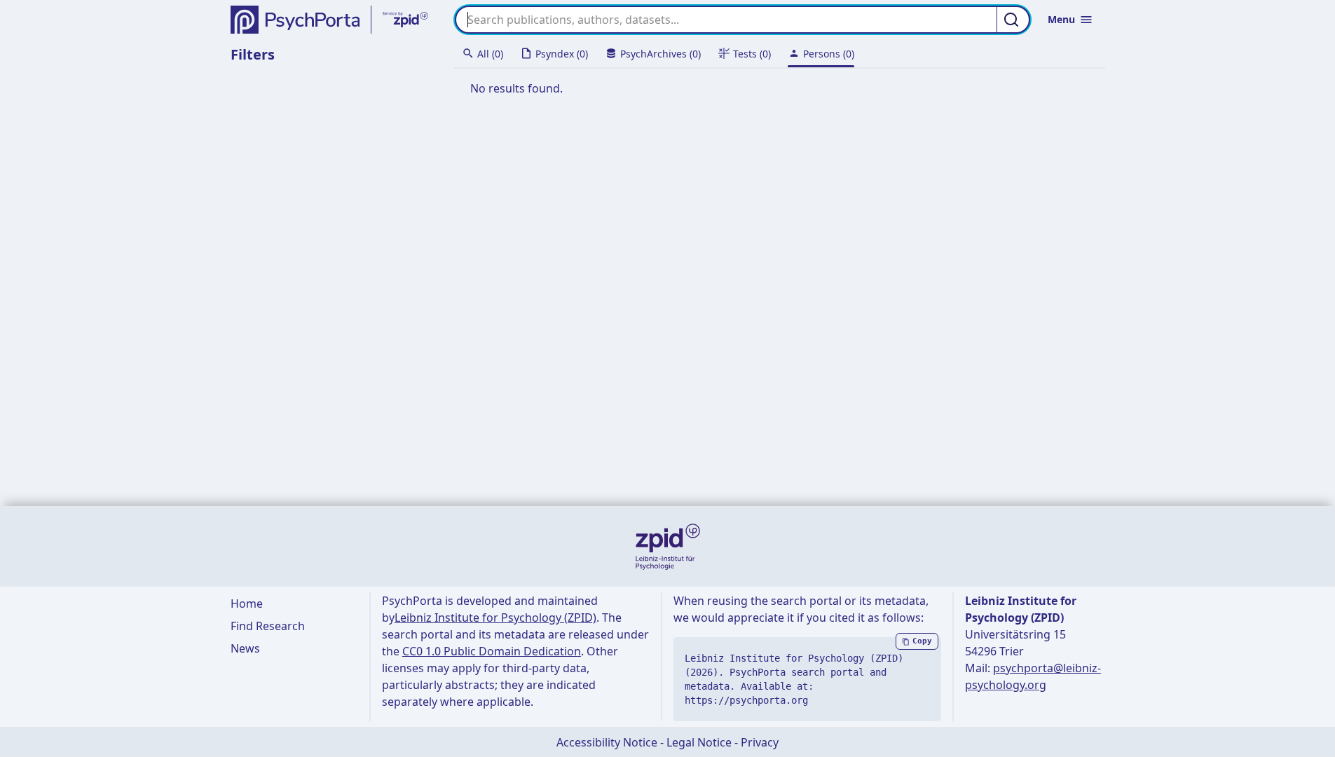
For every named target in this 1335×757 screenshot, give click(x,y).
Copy (922, 641)
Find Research (268, 626)
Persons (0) (828, 53)
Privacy (760, 742)
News (245, 648)
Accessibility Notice (606, 742)
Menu (1061, 19)
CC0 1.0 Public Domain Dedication (491, 651)
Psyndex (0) (561, 53)
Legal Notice (699, 742)
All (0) (490, 53)
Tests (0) (752, 53)
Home (247, 603)
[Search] (1013, 20)
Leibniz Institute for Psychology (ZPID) (495, 617)
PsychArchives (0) (660, 53)
